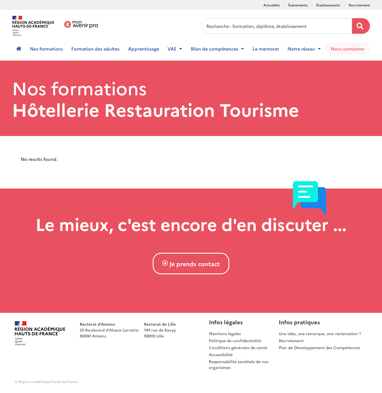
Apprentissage (143, 49)
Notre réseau (301, 49)
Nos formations (46, 49)
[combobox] (277, 26)
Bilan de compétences (214, 49)
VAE (172, 49)
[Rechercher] (361, 26)
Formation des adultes (95, 49)
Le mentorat (266, 49)
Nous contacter (347, 49)
